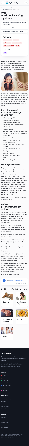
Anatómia (5, 380)
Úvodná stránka (5, 7)
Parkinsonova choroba (8, 320)
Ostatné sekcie (5, 422)
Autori (2, 420)
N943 (5, 52)
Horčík (19, 319)
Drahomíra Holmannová (16, 280)
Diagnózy (5, 388)
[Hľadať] (26, 2)
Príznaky (5, 375)
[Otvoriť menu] (3, 2)
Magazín (5, 390)
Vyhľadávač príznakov (7, 399)
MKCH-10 (3, 409)
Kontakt (3, 425)
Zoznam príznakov (6, 404)
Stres (5, 337)
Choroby (13, 7)
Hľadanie (3, 401)
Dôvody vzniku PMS (8, 28)
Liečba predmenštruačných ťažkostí (13, 31)
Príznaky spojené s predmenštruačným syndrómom (14, 23)
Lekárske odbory (7, 385)
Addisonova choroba (21, 303)
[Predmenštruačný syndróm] (14, 81)
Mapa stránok (4, 427)
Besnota (6, 302)
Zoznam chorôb (5, 406)
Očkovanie (5, 383)
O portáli (3, 417)
